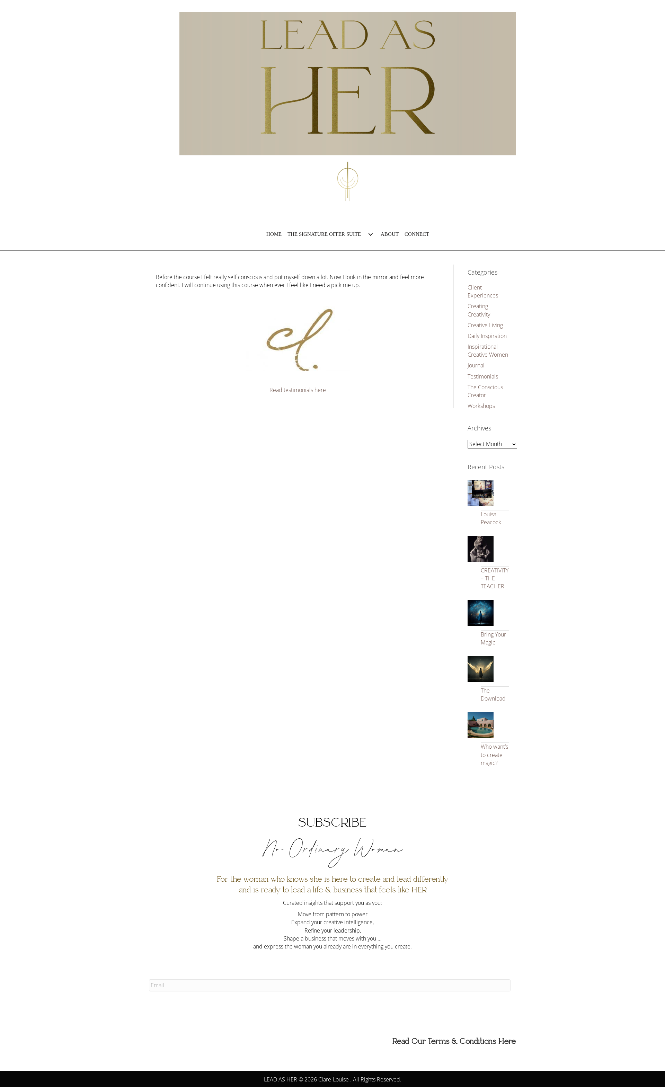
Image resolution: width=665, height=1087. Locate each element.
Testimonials (483, 376)
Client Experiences (483, 291)
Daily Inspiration (487, 336)
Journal (476, 365)
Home (274, 234)
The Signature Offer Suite (324, 234)
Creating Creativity (479, 310)
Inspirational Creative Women (488, 350)
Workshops (481, 406)
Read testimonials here (297, 390)
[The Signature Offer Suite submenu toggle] (371, 234)
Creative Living (485, 325)
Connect (417, 234)
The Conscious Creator (485, 391)
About (390, 234)
